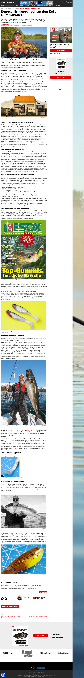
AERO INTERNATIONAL (22, 674)
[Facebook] (30, 667)
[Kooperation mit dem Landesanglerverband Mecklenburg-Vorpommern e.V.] (41, 667)
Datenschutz (57, 664)
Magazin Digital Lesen (57, 55)
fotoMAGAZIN (31, 675)
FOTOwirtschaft (44, 676)
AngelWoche (34, 674)
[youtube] (32, 667)
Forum (33, 5)
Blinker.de (39, 674)
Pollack (34, 344)
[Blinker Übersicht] (39, 597)
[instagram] (34, 667)
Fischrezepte (19, 5)
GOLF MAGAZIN (37, 675)
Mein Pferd (21, 676)
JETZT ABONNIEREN (61, 50)
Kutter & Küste (51, 675)
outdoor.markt (50, 676)
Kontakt (33, 664)
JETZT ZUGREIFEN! (61, 77)
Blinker (43, 674)
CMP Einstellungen (66, 664)
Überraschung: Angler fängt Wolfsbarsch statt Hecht (11, 617)
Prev (2, 636)
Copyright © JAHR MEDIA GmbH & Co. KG (36, 672)
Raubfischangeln (15, 8)
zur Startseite (43, 592)
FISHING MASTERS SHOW (11, 664)
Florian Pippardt (27, 597)
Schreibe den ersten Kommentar (10, 606)
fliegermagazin (26, 675)
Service (51, 5)
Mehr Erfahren (40, 635)
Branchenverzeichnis (42, 5)
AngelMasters (29, 674)
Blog (3, 664)
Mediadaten (40, 664)
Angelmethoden (9, 5)
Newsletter (27, 664)
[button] (3, 675)
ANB (45, 664)
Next (70, 636)
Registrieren (69, 2)
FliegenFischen (20, 675)
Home (2, 5)
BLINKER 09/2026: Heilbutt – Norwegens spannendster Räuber (59, 45)
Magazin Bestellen (55, 53)
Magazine (26, 5)
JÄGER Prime (46, 675)
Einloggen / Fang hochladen (66, 1)
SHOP (25, 676)
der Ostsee (41, 283)
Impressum (49, 664)
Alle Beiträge (26, 598)
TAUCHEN (33, 676)
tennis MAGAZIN (38, 676)
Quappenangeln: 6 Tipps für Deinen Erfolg (38, 616)
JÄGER (42, 675)
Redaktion (20, 664)
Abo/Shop (57, 5)
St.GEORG (28, 676)
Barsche (28, 430)
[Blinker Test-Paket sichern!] (36, 2)
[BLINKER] (7, 2)
